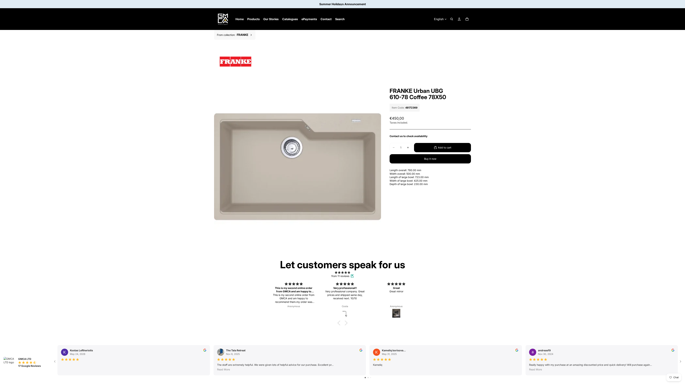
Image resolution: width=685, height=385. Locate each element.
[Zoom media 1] (297, 166)
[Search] (452, 19)
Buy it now (430, 158)
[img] (342, 272)
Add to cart (444, 147)
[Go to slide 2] (368, 377)
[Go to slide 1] (365, 377)
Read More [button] (223, 369)
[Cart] (467, 19)
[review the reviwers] (204, 350)
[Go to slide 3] (370, 377)
